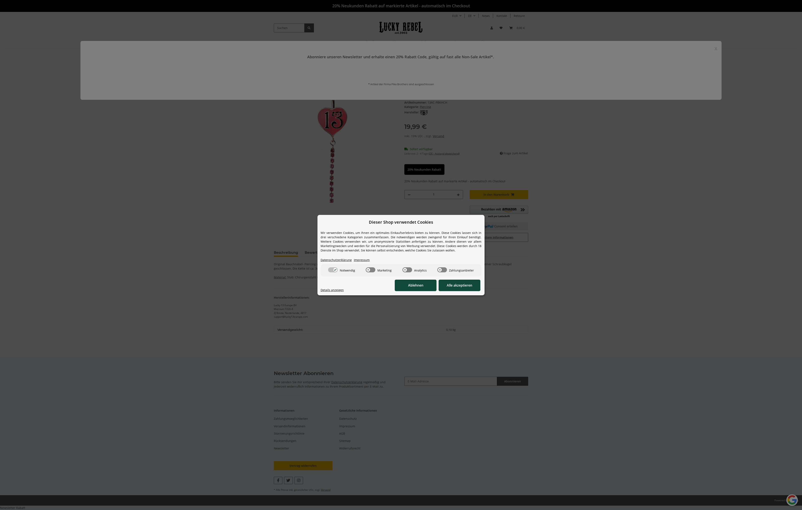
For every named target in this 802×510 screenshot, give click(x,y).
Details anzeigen (332, 290)
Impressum (362, 260)
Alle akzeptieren (459, 285)
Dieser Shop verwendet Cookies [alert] (401, 222)
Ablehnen (415, 285)
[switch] (333, 269)
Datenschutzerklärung (336, 260)
